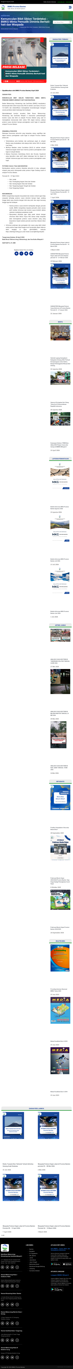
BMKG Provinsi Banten (17, 6)
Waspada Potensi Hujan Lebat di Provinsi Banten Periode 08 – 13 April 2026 (59, 192)
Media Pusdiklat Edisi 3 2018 (58, 1091)
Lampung (32, 1268)
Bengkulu (32, 1251)
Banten (31, 1249)
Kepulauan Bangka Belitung (37, 1266)
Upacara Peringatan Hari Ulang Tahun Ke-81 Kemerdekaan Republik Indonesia (59, 404)
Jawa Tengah (33, 1262)
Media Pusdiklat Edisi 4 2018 (58, 1041)
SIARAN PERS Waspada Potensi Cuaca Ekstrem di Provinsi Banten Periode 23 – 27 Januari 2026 (60, 308)
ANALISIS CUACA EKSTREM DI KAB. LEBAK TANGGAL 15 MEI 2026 (59, 767)
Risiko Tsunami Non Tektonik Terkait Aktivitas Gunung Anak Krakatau (59, 87)
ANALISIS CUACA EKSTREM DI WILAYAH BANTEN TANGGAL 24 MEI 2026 (59, 713)
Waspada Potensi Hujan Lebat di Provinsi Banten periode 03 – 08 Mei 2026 (59, 139)
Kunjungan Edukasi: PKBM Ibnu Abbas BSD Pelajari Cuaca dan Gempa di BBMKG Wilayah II (59, 445)
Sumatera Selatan (34, 1270)
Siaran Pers (5, 16)
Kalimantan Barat (34, 1264)
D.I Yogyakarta (33, 1253)
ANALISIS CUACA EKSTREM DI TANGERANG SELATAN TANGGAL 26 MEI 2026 (60, 661)
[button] (17, 254)
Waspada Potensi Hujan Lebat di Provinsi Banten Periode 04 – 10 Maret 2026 (59, 244)
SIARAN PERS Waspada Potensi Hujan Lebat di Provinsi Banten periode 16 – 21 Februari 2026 (59, 255)
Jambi (31, 1258)
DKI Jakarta (32, 1255)
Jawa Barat (32, 1260)
